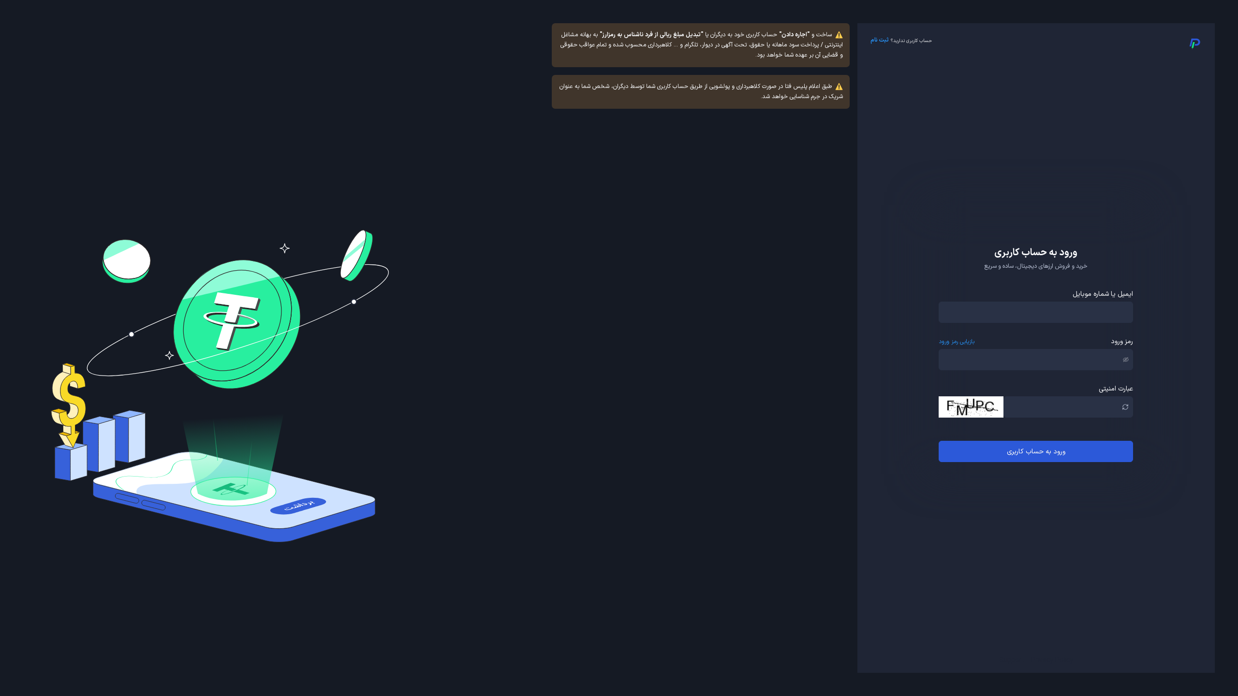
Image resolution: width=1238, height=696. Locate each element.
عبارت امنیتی (1116, 389)
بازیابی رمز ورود (956, 341)
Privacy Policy (1052, 660)
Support (1011, 660)
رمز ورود (1122, 341)
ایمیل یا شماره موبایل (1103, 294)
